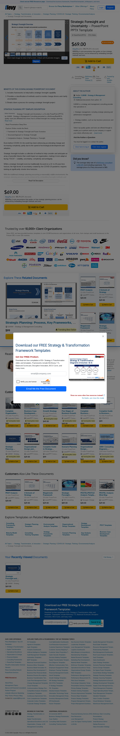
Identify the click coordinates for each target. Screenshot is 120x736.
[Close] (103, 336)
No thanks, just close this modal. (93, 398)
